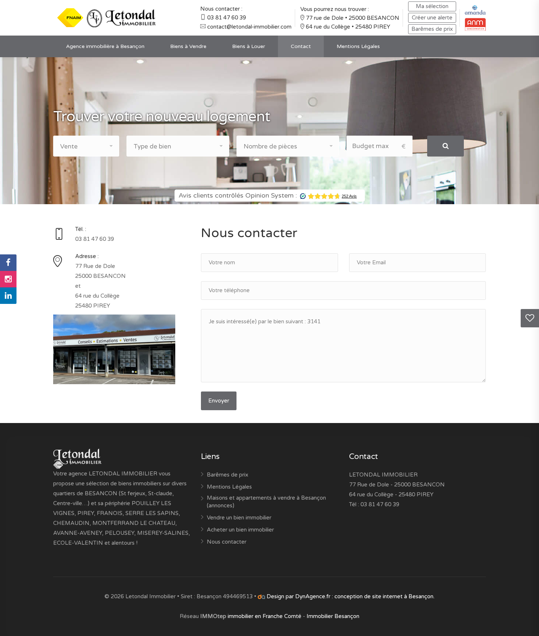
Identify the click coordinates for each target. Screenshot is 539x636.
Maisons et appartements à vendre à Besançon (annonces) (266, 502)
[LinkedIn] (8, 295)
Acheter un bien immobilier (240, 529)
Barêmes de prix (432, 29)
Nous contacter (226, 541)
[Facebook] (8, 262)
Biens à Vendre (188, 46)
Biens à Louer (248, 46)
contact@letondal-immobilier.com (249, 26)
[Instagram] (8, 279)
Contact (301, 46)
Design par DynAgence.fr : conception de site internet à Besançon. (349, 596)
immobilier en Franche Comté (264, 616)
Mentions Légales (358, 46)
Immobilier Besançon (333, 616)
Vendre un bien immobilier (239, 517)
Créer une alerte (432, 17)
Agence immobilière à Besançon (105, 46)
